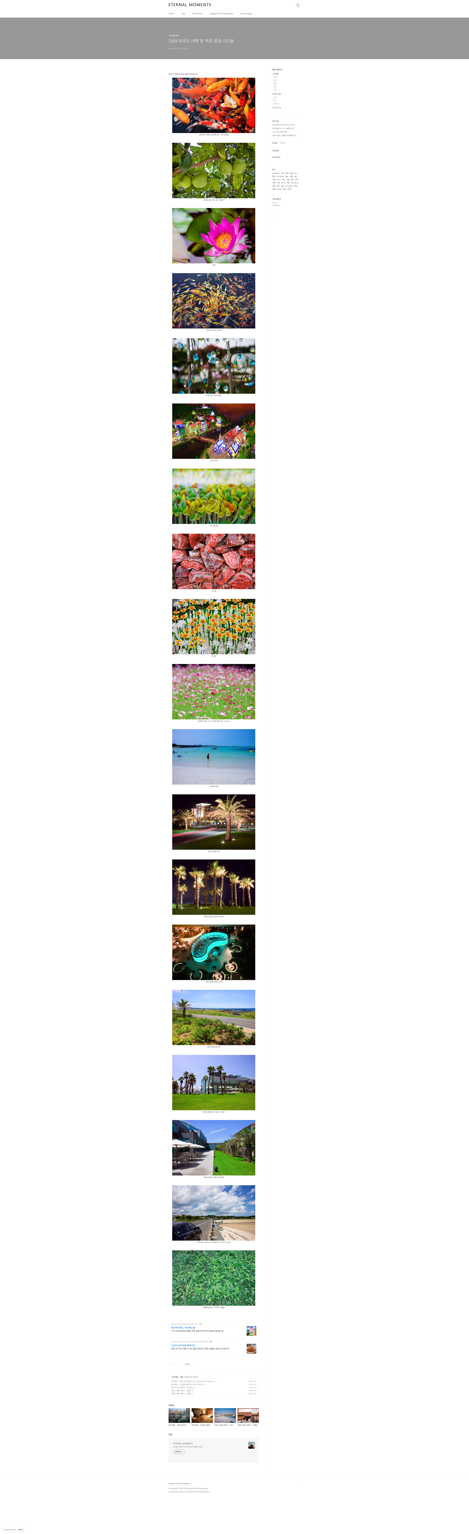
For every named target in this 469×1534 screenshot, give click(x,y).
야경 (274, 77)
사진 (283, 179)
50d (295, 176)
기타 (274, 90)
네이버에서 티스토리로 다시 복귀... (284, 125)
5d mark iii (294, 183)
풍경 (274, 80)
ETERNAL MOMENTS (183, 1443)
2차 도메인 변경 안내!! (279, 132)
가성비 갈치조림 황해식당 (183, 1345)
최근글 (274, 143)
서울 (287, 179)
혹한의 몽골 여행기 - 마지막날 (182, 1387)
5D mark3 (289, 186)
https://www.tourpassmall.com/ (184, 1324)
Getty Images (246, 13)
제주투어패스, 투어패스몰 (183, 1327)
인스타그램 (274, 214)
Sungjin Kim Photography (221, 13)
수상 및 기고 (276, 107)
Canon (279, 189)
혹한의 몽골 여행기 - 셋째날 (181, 1393)
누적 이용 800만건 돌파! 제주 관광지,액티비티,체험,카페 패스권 (197, 1330)
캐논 (292, 179)
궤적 (278, 186)
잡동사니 (276, 103)
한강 (273, 176)
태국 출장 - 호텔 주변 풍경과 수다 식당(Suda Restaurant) (192, 1381)
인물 (274, 83)
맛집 (274, 100)
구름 (284, 189)
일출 (291, 173)
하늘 (286, 176)
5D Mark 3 (276, 173)
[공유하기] (175, 1364)
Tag (183, 13)
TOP (298, 1484)
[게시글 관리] (178, 1364)
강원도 (289, 189)
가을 (291, 176)
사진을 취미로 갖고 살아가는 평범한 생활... (188, 1446)
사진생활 (175, 1377)
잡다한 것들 (276, 94)
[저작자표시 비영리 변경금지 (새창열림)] (195, 1364)
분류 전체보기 (277, 69)
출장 (282, 186)
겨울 (273, 179)
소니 (295, 173)
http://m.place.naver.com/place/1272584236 (189, 1342)
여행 (181, 1377)
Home (171, 13)
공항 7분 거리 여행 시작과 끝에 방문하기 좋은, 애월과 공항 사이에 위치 (200, 1348)
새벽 (273, 186)
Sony (278, 179)
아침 (273, 183)
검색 (293, 5)
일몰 (273, 189)
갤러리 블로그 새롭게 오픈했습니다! (284, 135)
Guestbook (197, 13)
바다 (296, 179)
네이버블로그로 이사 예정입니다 (283, 128)
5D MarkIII (280, 176)
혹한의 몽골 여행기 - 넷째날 (181, 1390)
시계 (274, 97)
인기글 (282, 143)
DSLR (283, 183)
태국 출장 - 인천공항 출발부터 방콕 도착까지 (187, 1384)
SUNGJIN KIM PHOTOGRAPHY (179, 1484)
